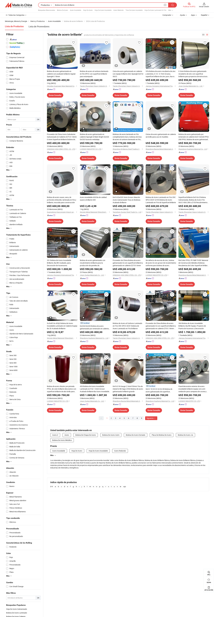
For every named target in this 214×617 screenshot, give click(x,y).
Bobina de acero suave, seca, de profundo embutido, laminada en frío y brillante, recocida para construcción (61, 200)
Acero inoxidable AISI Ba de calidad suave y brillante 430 (93, 198)
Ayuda (182, 15)
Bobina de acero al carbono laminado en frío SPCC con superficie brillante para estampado (94, 74)
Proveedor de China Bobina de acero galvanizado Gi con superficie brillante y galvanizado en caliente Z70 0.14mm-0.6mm (161, 326)
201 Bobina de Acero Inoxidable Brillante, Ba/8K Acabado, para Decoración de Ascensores (59, 263)
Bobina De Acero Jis (185, 435)
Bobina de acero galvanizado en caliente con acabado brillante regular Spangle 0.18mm (61, 74)
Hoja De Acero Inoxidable (103, 10)
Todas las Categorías (16, 15)
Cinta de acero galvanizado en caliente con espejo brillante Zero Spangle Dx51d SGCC (128, 74)
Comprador (166, 15)
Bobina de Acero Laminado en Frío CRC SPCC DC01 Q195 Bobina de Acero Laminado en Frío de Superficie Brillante (161, 200)
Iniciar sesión (204, 6)
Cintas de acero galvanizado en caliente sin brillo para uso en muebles (161, 135)
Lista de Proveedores (39, 26)
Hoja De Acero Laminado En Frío (155, 10)
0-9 (51, 486)
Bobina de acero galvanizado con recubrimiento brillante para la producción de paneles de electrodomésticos (92, 263)
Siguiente (150, 418)
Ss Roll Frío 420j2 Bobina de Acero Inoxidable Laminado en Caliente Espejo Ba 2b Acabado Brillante (62, 326)
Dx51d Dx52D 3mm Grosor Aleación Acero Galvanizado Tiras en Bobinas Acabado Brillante (126, 200)
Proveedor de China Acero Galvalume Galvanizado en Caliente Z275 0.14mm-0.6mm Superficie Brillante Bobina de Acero (62, 137)
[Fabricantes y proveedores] (18, 5)
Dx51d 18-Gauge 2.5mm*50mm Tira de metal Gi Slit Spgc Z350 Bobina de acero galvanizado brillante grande (128, 389)
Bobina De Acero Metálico (62, 440)
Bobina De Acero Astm (110, 435)
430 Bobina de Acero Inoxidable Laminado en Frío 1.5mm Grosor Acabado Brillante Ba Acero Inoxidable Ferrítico (94, 389)
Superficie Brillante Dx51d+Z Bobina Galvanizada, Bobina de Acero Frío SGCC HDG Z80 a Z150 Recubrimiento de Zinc (192, 200)
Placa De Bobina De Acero (161, 435)
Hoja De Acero (88, 10)
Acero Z (55, 435)
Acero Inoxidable (75, 10)
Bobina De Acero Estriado (135, 435)
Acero (67, 435)
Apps (193, 15)
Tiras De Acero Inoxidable (134, 10)
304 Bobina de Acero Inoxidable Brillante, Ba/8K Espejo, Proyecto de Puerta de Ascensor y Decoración (192, 326)
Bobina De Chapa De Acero (85, 435)
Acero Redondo (118, 10)
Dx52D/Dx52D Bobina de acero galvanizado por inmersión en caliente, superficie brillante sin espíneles (94, 327)
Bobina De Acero (62, 10)
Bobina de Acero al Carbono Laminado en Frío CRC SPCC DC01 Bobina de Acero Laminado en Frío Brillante (127, 326)
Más (52, 455)
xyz (124, 486)
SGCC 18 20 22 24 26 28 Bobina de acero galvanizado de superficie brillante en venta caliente (159, 390)
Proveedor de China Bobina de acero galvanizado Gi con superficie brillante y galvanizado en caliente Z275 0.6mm (128, 263)
